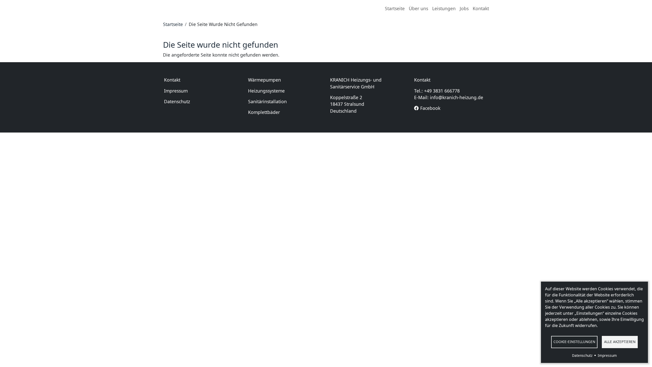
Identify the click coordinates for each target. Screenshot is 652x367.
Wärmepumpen (264, 80)
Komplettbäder (264, 112)
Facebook (430, 108)
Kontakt (481, 8)
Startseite (395, 8)
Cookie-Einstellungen (574, 341)
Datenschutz (177, 101)
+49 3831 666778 (442, 91)
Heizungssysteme (266, 91)
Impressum (176, 91)
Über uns (418, 8)
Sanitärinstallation (267, 101)
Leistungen (444, 8)
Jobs (464, 8)
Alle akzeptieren (619, 341)
